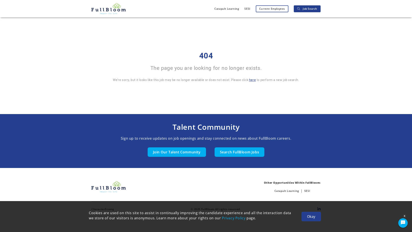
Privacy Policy (233, 218)
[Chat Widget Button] (403, 223)
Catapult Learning (226, 9)
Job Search (310, 9)
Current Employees (272, 9)
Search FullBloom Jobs (239, 152)
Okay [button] (311, 216)
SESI (247, 9)
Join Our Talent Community (177, 152)
